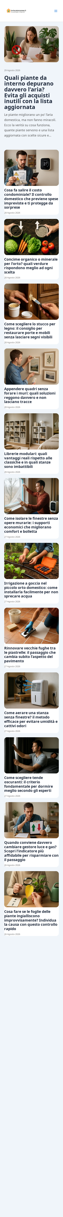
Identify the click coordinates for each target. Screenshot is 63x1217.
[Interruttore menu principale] (55, 11)
